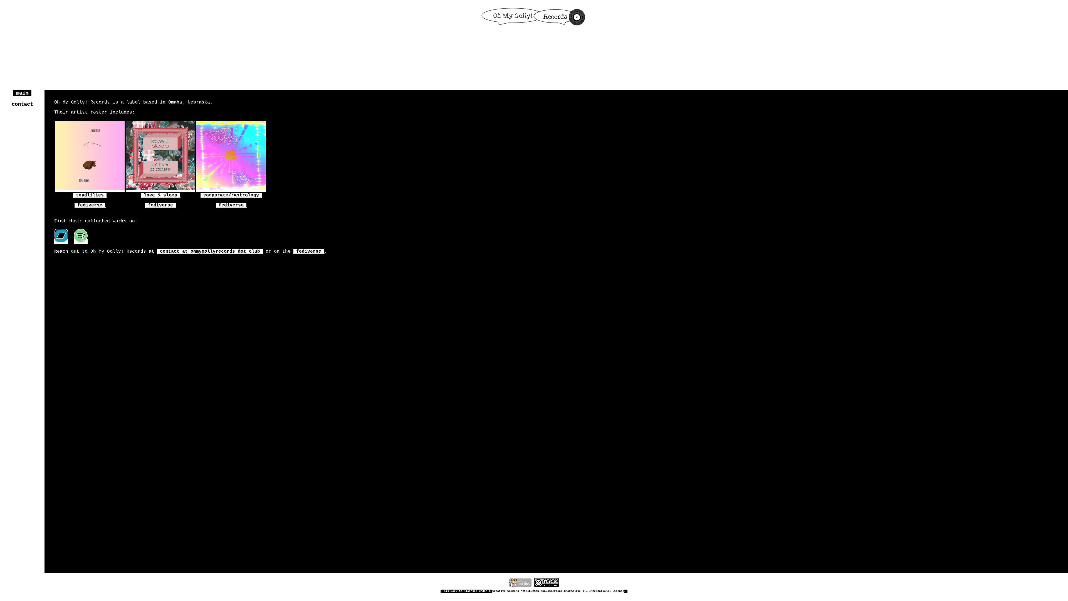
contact (22, 104)
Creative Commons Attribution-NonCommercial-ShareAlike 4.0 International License (558, 591)
